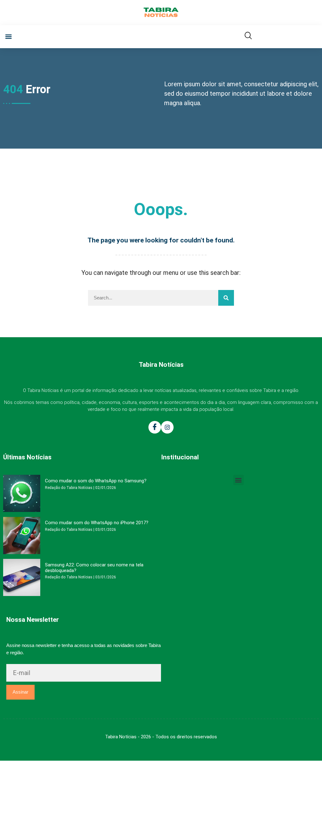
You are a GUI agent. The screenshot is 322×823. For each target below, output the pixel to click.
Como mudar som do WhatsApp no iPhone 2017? (96, 522)
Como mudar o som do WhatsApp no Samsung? (96, 481)
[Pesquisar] (226, 298)
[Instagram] (167, 427)
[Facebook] (154, 427)
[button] (8, 36)
